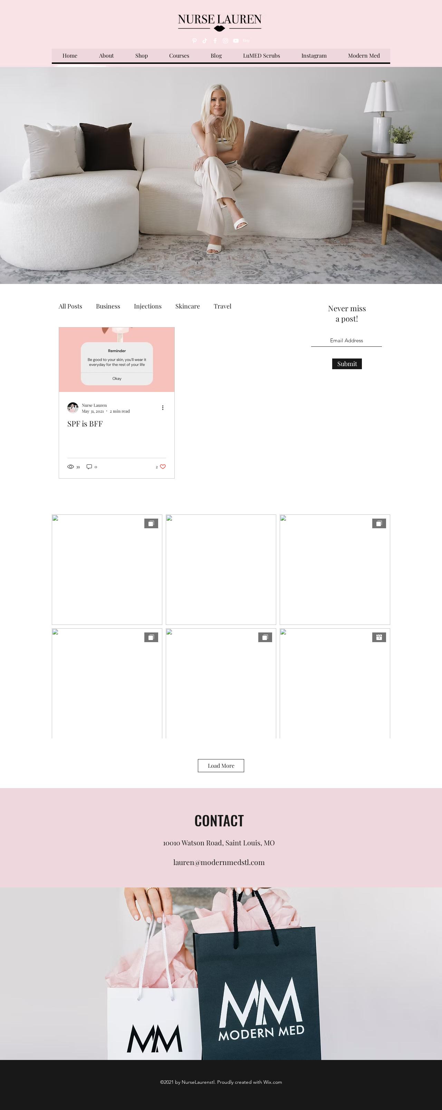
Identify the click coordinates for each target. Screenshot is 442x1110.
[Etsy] (246, 40)
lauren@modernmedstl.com (219, 862)
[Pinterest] (194, 40)
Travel (222, 306)
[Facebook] (215, 40)
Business (108, 306)
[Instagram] (225, 40)
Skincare (187, 306)
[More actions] (165, 408)
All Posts (70, 306)
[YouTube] (235, 40)
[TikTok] (204, 40)
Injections (148, 306)
